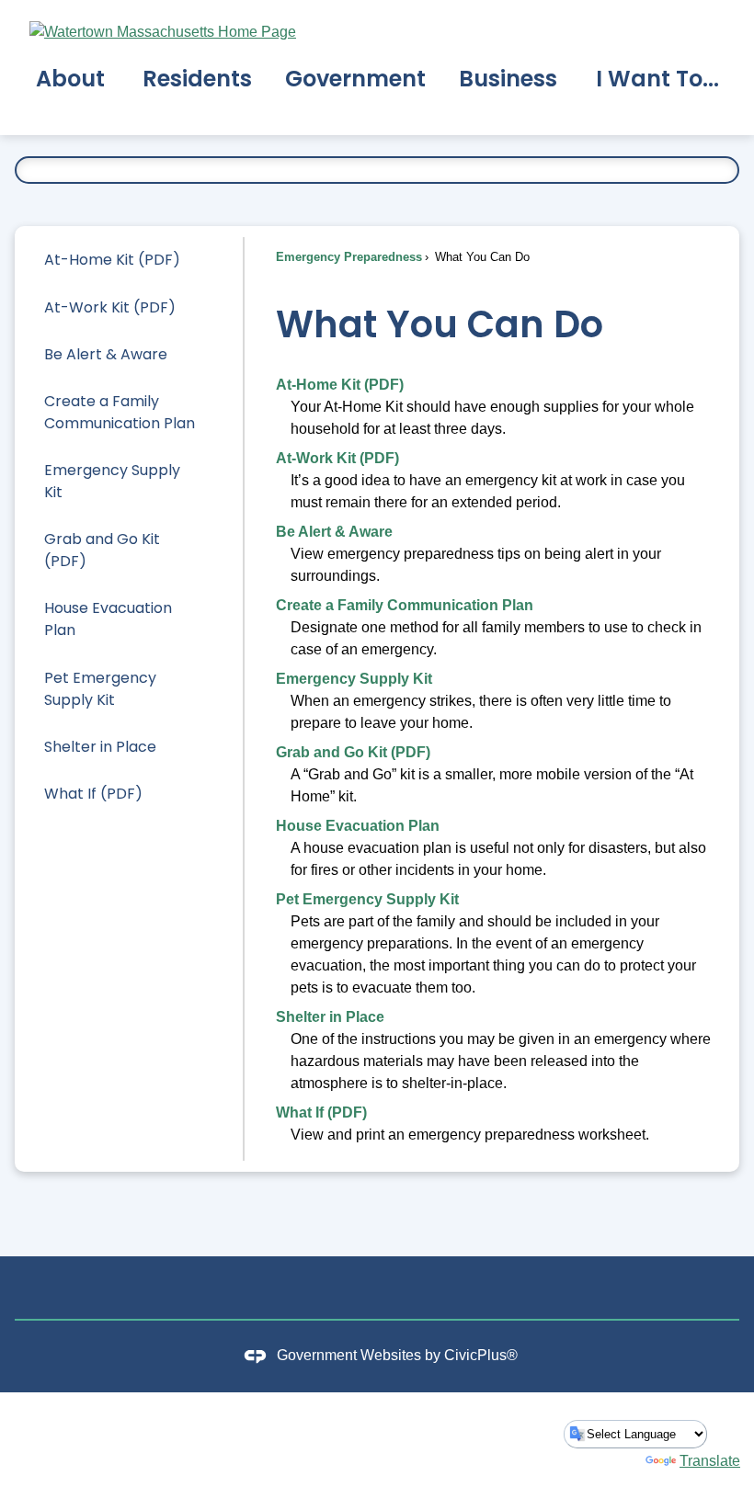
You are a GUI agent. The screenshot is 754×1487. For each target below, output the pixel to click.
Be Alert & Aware (105, 354)
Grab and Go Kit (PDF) (102, 550)
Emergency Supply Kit (112, 481)
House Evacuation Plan (108, 619)
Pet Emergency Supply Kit (100, 688)
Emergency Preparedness (349, 257)
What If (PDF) (93, 793)
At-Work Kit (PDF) (110, 307)
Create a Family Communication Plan (119, 412)
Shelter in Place (100, 746)
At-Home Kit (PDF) (112, 259)
